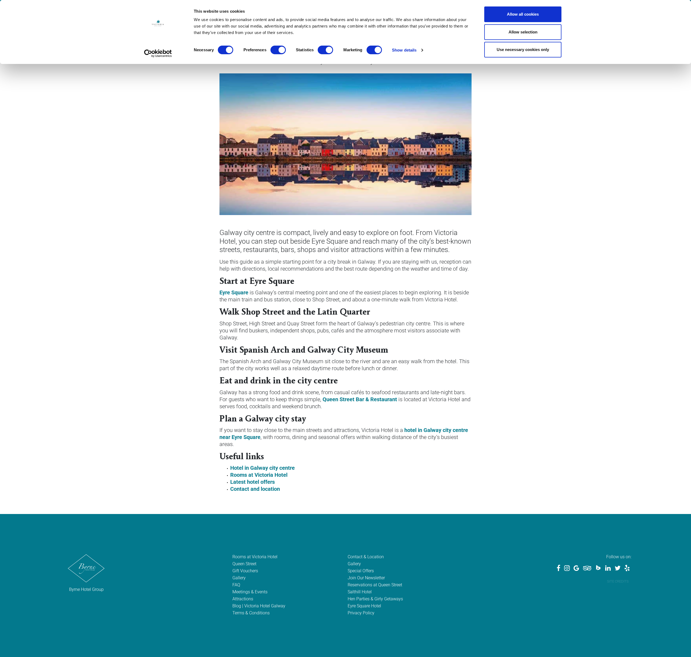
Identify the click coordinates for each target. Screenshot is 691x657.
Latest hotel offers (252, 482)
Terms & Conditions (251, 612)
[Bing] (598, 568)
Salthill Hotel (360, 591)
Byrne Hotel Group (86, 589)
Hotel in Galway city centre (262, 468)
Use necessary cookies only (523, 49)
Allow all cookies (523, 14)
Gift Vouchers (245, 570)
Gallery (239, 577)
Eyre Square (233, 292)
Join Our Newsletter (366, 577)
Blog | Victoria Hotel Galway (258, 605)
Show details (404, 50)
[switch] (278, 50)
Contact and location (255, 489)
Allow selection (523, 32)
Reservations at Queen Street (375, 584)
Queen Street (244, 563)
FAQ (236, 584)
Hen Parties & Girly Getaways (375, 598)
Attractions (242, 598)
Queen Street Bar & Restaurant (360, 399)
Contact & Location (366, 556)
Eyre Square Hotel (364, 605)
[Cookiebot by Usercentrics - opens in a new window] (158, 53)
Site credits (618, 581)
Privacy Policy (361, 612)
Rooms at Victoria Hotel (258, 475)
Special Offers (361, 570)
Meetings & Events (249, 591)
